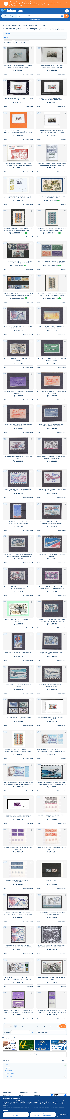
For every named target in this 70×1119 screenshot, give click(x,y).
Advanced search (35, 19)
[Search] (66, 16)
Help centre (37, 1095)
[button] (62, 16)
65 (57, 1026)
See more (5, 1110)
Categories (7, 33)
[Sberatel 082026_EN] (42, 1045)
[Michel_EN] (59, 1045)
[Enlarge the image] (18, 55)
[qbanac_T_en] (26, 1045)
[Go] (32, 1032)
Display (8, 42)
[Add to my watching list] (31, 48)
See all (64, 1060)
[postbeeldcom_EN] (10, 1045)
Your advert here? (35, 1055)
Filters (6, 37)
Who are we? (6, 1095)
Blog (20, 1095)
